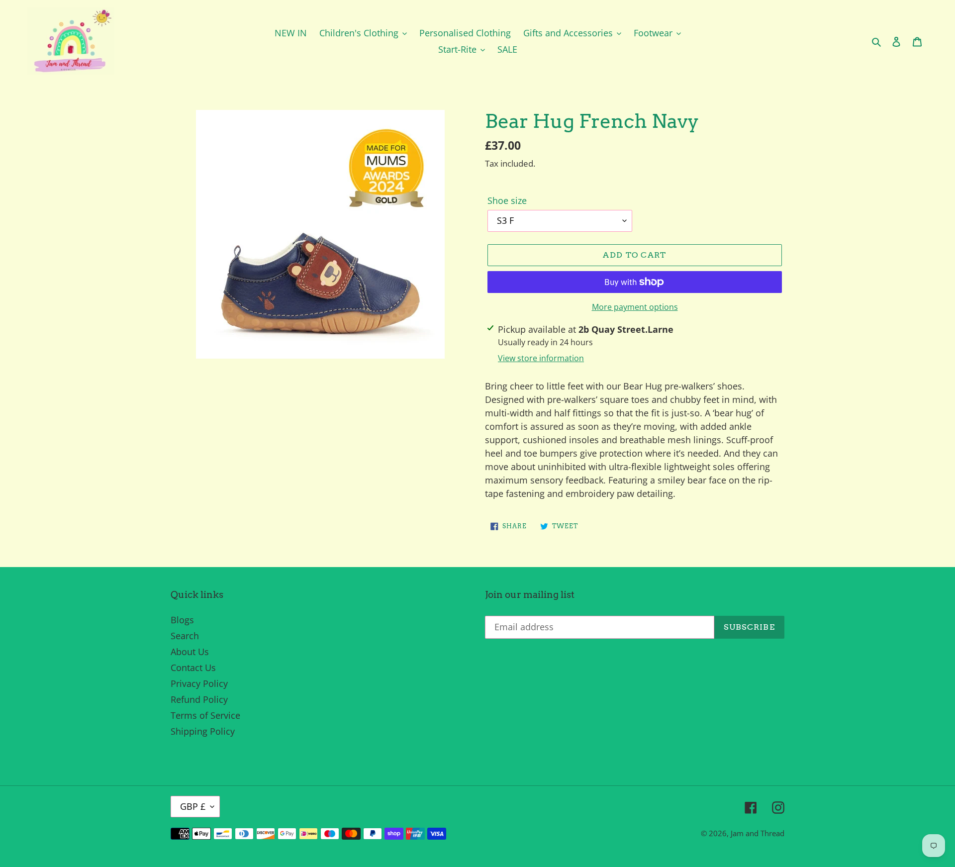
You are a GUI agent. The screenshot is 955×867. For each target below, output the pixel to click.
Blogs (182, 620)
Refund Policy (199, 699)
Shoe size (507, 200)
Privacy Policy (199, 683)
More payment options (635, 306)
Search (185, 636)
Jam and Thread (757, 833)
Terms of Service (205, 715)
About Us (190, 652)
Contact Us (193, 668)
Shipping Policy (203, 731)
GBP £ (192, 806)
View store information (541, 358)
